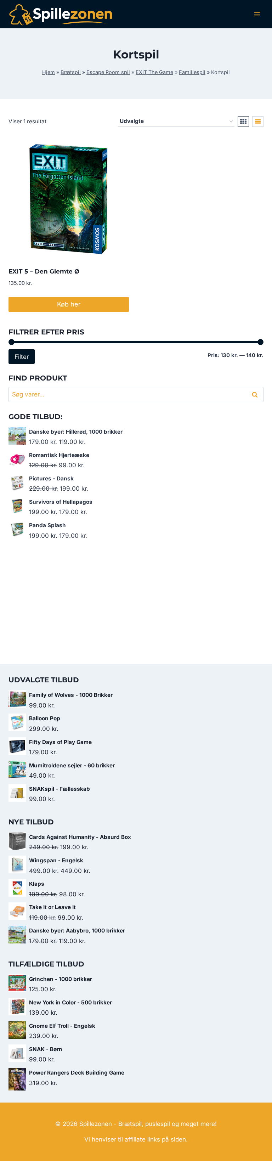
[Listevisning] (258, 121)
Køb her (69, 304)
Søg (256, 394)
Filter (22, 356)
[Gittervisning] (243, 121)
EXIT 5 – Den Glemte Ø (43, 271)
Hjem (48, 72)
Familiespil (192, 72)
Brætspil (71, 72)
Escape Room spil (108, 72)
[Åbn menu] (257, 14)
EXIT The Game (154, 72)
